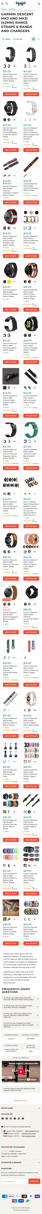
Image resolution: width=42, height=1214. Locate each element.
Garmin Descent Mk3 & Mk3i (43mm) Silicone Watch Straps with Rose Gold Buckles (31, 133)
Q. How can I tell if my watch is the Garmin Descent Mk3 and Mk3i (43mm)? (18, 1015)
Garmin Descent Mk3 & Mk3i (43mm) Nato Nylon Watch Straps (30, 878)
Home (3, 9)
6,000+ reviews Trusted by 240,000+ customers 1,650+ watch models (13, 1153)
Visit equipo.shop (29, 1136)
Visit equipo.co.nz (32, 1131)
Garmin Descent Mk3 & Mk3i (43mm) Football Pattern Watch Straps (30, 347)
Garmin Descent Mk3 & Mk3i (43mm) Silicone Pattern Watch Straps (30, 774)
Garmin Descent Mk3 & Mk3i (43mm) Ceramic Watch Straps (10, 721)
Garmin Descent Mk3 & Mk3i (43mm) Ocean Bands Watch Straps (30, 453)
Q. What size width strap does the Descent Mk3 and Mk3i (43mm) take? (19, 999)
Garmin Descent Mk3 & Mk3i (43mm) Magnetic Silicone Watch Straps (10, 616)
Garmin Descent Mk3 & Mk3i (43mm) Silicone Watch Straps (10, 77)
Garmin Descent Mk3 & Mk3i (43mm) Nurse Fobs (10, 773)
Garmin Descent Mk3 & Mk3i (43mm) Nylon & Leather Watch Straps (30, 824)
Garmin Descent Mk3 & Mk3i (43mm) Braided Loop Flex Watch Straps (10, 132)
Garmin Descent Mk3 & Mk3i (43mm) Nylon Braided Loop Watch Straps (10, 240)
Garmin (12, 9)
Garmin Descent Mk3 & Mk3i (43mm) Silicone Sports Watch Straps (10, 824)
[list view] (38, 39)
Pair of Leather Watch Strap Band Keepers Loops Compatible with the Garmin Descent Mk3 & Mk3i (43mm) (31, 508)
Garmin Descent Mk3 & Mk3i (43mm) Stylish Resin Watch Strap (31, 721)
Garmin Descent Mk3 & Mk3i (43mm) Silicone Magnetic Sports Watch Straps (10, 453)
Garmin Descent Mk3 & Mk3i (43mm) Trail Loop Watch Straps (10, 563)
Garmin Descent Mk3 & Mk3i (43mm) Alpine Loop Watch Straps (30, 564)
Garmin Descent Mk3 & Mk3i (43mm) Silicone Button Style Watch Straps (10, 878)
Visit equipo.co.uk (29, 1133)
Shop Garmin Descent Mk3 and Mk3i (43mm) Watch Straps (19, 1089)
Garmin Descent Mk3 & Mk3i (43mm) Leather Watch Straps (10, 346)
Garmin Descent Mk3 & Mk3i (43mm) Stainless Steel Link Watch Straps (30, 78)
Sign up (34, 1181)
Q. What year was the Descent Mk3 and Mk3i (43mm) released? (18, 1007)
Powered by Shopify (21, 1210)
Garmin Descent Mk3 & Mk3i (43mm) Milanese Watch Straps (30, 239)
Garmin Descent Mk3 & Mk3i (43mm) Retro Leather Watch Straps (10, 400)
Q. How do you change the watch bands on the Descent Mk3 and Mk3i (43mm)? (18, 1025)
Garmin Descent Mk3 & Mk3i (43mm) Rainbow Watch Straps (30, 669)
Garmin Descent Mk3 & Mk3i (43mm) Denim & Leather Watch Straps (10, 506)
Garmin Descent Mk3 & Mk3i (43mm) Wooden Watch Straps (30, 187)
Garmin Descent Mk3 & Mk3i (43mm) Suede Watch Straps (30, 399)
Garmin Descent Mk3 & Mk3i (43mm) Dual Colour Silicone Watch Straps (30, 294)
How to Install (21, 1058)
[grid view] (33, 39)
